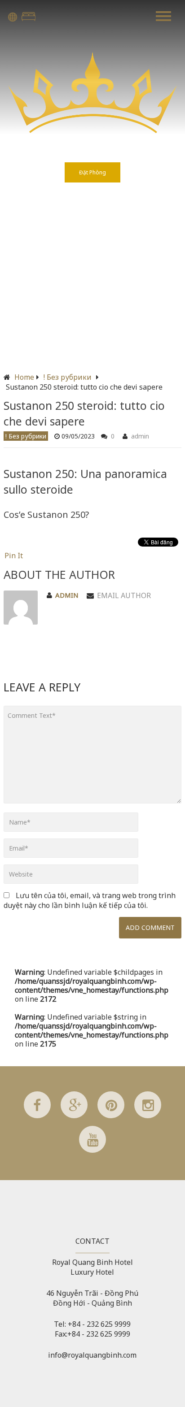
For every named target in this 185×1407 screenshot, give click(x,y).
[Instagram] (147, 1115)
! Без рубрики (68, 377)
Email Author (124, 595)
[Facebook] (37, 1115)
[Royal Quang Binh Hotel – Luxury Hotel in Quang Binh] (92, 130)
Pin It (13, 555)
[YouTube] (92, 1150)
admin (140, 436)
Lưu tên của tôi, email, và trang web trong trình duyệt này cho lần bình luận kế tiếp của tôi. (90, 900)
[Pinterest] (111, 1115)
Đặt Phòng (28, 16)
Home (24, 377)
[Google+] (74, 1115)
